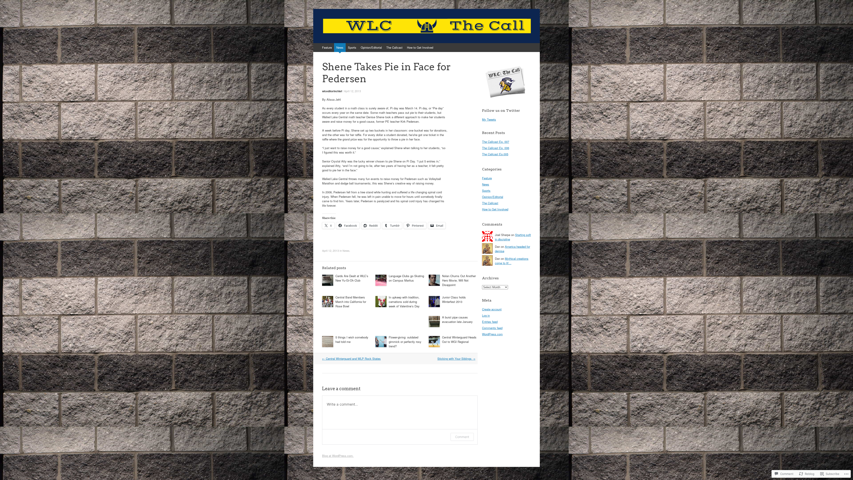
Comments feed (492, 328)
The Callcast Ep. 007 (495, 142)
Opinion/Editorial (371, 47)
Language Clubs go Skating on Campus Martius (406, 278)
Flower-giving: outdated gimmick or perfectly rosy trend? (405, 341)
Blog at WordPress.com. (338, 456)
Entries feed (490, 322)
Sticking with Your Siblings (456, 358)
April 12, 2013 (352, 91)
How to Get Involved (420, 47)
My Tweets (489, 119)
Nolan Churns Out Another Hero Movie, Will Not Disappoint (459, 280)
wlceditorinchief (332, 91)
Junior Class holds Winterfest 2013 (454, 299)
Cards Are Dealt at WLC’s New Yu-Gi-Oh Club (351, 278)
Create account (492, 309)
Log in (486, 315)
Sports (352, 47)
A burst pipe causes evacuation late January (457, 319)
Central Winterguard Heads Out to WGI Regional (459, 339)
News (339, 47)
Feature (327, 47)
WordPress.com (492, 334)
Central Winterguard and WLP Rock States (351, 358)
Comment (462, 437)
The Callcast (394, 47)
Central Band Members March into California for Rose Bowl (350, 301)
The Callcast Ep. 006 (495, 148)
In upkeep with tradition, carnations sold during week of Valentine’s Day (404, 301)
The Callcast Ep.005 (495, 154)
